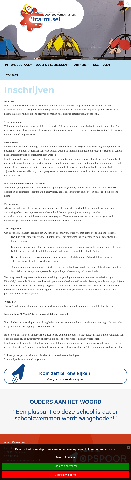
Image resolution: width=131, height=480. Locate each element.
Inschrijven (101, 64)
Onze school (20, 64)
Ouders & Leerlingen (51, 64)
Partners (80, 64)
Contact (12, 75)
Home (6, 65)
